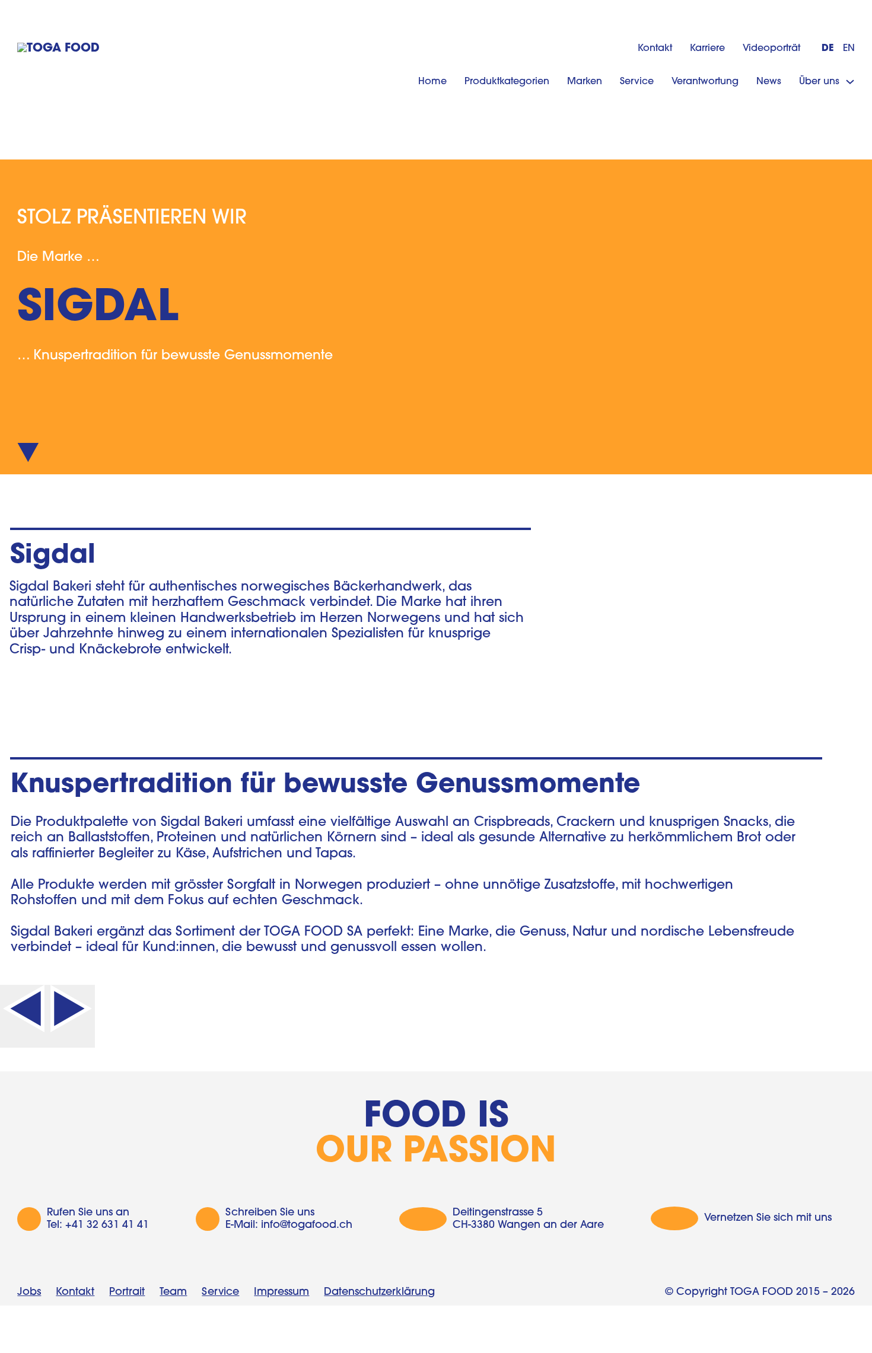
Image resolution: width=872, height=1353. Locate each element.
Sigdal (53, 556)
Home (432, 82)
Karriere (707, 48)
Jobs (29, 1292)
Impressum (281, 1292)
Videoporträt (771, 48)
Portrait (127, 1292)
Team (173, 1292)
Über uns (819, 82)
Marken (584, 82)
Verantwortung (705, 82)
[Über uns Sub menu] (850, 82)
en (849, 48)
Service (637, 82)
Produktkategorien (506, 82)
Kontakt (655, 48)
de (827, 48)
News (768, 82)
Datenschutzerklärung (379, 1292)
